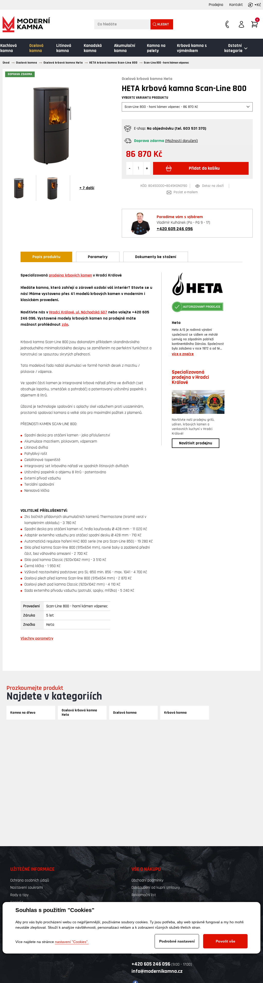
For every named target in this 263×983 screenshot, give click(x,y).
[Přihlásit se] (241, 24)
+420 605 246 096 (175, 229)
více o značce (183, 354)
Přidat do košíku (204, 168)
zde (65, 324)
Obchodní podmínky (147, 880)
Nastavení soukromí (26, 887)
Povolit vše (225, 941)
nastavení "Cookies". (72, 942)
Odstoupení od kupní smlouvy (156, 887)
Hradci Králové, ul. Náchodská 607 (78, 312)
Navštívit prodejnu (195, 443)
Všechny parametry (37, 638)
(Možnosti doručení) (181, 141)
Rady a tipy (19, 895)
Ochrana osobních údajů (29, 880)
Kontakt (236, 4)
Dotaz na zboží (213, 186)
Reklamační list (144, 895)
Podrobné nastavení (177, 941)
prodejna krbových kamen (70, 275)
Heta (176, 322)
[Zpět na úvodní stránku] (26, 24)
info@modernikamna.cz (157, 971)
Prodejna (216, 4)
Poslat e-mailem (186, 192)
